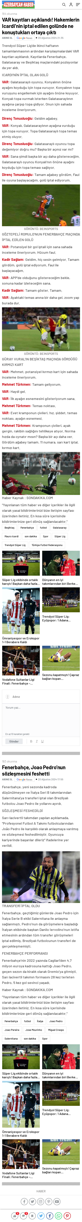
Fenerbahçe (27, 527)
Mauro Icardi (12, 536)
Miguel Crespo (56, 1029)
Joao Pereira (12, 1029)
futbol (43, 527)
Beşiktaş (9, 527)
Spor (45, 536)
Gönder (14, 741)
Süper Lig (60, 536)
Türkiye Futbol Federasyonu (47, 545)
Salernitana (11, 1038)
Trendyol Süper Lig (15, 545)
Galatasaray (59, 527)
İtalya (40, 1021)
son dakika (31, 536)
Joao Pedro (55, 1021)
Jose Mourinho (33, 1029)
